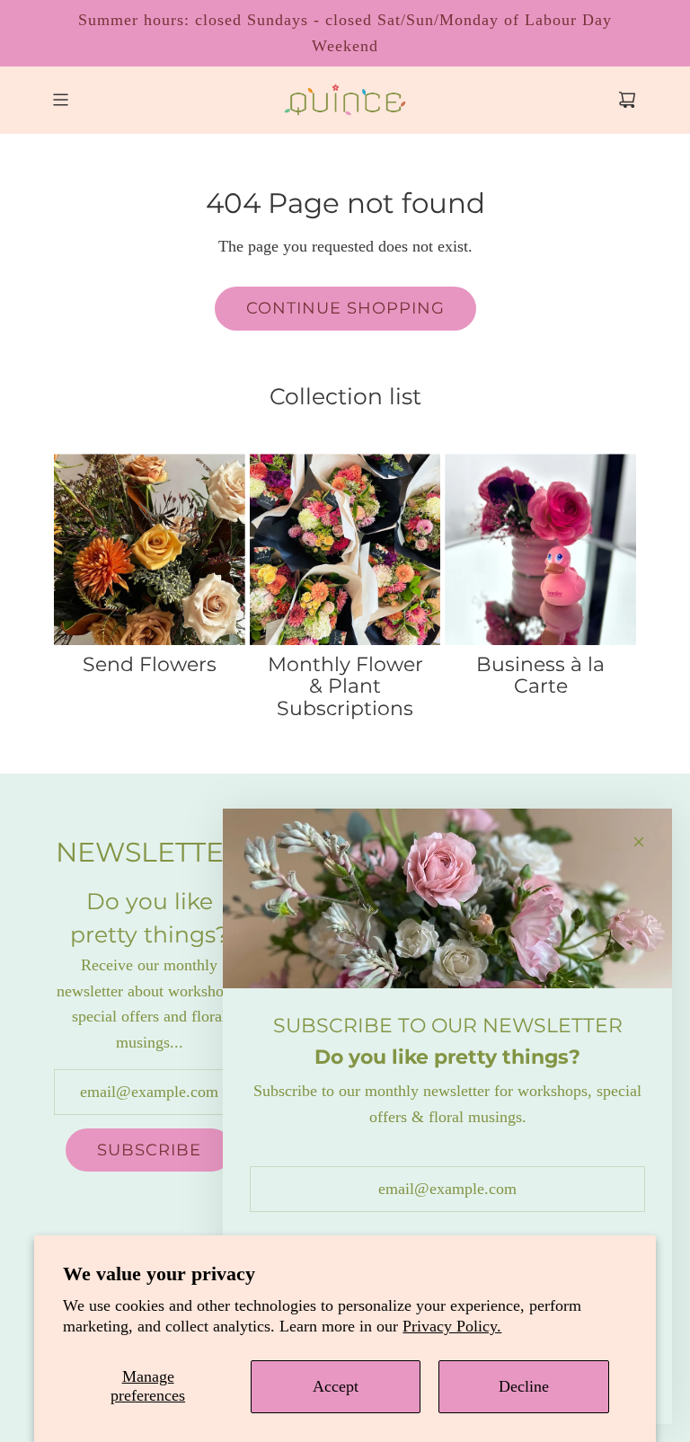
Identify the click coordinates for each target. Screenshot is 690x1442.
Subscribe (149, 1150)
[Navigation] (60, 99)
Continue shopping (345, 308)
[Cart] (627, 99)
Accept (335, 1386)
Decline (524, 1386)
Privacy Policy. (451, 1326)
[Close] (639, 842)
